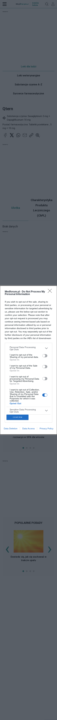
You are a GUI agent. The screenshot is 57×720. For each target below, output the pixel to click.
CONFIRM (17, 417)
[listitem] (28, 348)
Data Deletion (10, 428)
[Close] (51, 292)
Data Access (28, 428)
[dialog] (28, 360)
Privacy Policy (46, 428)
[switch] (44, 355)
